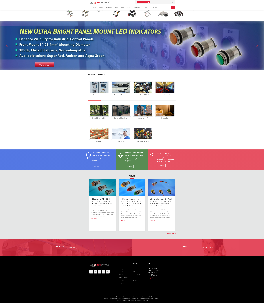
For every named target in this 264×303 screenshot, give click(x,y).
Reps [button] (116, 7)
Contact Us (121, 283)
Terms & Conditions (123, 277)
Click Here (96, 166)
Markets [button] (101, 7)
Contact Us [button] (136, 7)
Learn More (94, 218)
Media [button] (122, 7)
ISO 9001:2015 (136, 274)
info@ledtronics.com (153, 278)
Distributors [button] (109, 7)
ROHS (134, 269)
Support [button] (129, 7)
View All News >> (171, 233)
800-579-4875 (209, 247)
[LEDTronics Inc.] (99, 2)
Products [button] (94, 7)
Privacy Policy (122, 272)
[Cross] (143, 2)
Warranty (121, 274)
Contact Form (71, 247)
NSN (134, 272)
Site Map (121, 269)
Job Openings (122, 280)
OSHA (134, 277)
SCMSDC (135, 280)
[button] (6, 45)
